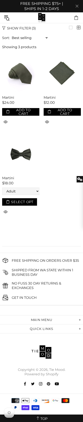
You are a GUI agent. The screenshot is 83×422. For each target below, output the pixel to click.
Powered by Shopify (41, 374)
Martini (8, 97)
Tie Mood (41, 18)
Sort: (6, 38)
